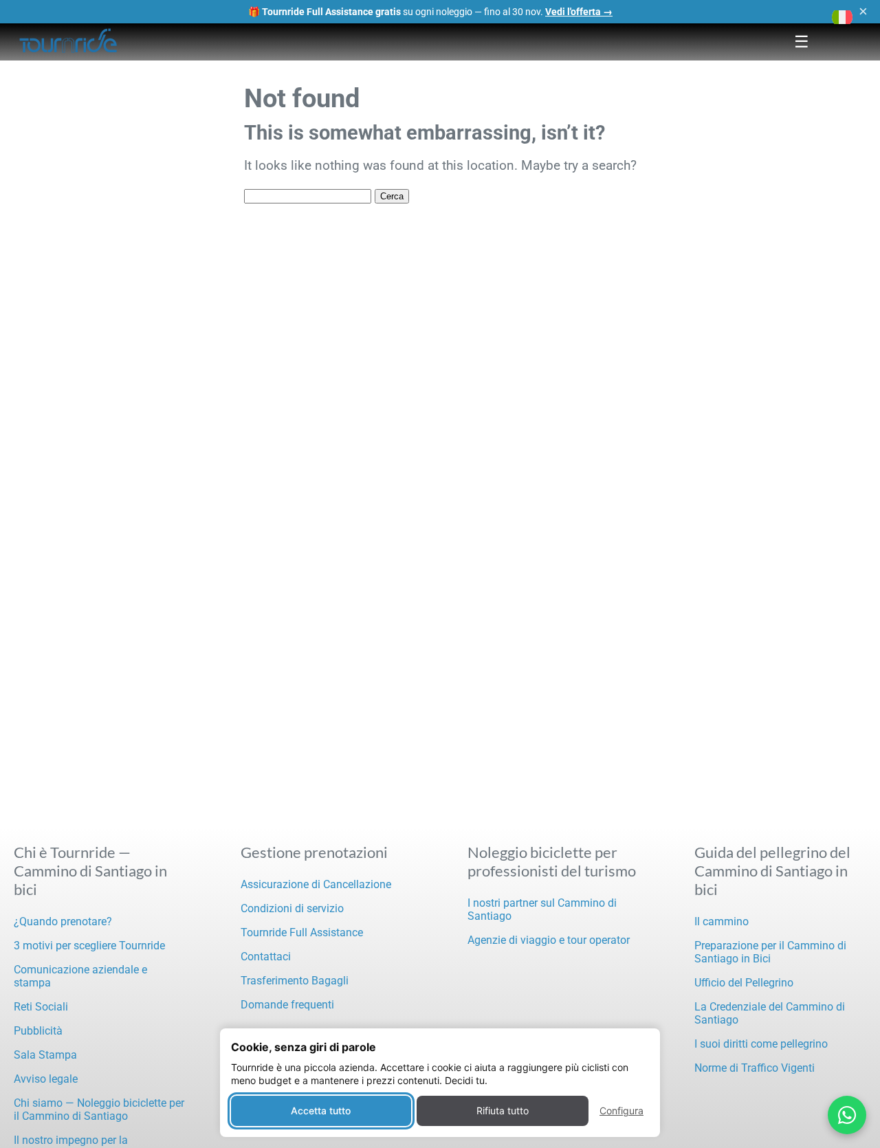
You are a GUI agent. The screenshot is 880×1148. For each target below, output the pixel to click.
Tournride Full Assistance (302, 932)
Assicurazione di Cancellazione (316, 884)
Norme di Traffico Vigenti (754, 1067)
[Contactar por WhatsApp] (847, 1115)
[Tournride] (69, 41)
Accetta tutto (321, 1110)
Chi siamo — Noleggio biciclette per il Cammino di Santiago (99, 1109)
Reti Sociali (41, 1006)
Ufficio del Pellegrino (743, 982)
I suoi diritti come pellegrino (761, 1043)
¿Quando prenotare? (63, 921)
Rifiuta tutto (502, 1110)
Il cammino (721, 921)
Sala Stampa (45, 1054)
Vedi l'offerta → (579, 11)
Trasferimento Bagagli (295, 980)
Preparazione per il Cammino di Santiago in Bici (770, 952)
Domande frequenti (287, 1004)
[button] (842, 17)
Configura (622, 1110)
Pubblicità (38, 1030)
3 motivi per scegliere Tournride (89, 945)
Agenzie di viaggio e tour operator (549, 940)
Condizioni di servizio (292, 908)
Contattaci (266, 956)
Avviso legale (46, 1078)
